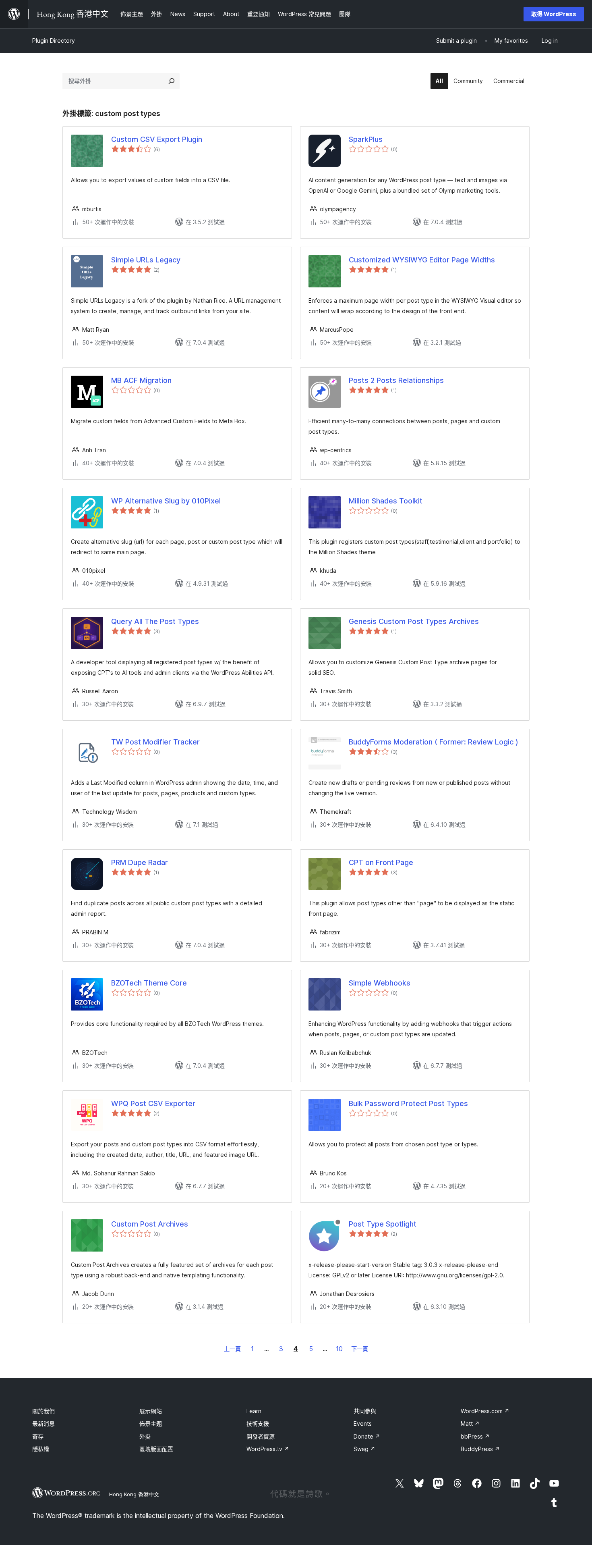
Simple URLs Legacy (145, 260)
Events (363, 1423)
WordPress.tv (267, 1448)
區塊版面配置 (156, 1448)
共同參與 (365, 1411)
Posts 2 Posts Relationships (396, 380)
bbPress (475, 1436)
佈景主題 (150, 1423)
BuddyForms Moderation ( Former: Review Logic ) (433, 742)
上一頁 (232, 1348)
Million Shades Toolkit (385, 501)
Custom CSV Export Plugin (156, 139)
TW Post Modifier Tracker (155, 742)
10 (339, 1349)
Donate (367, 1436)
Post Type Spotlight (382, 1224)
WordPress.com (485, 1411)
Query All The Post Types (155, 621)
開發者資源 (260, 1436)
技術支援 (257, 1423)
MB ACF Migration (141, 380)
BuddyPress (480, 1448)
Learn (253, 1411)
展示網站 (150, 1411)
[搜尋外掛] (172, 81)
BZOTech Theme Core (149, 983)
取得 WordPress (553, 13)
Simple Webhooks (379, 983)
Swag (364, 1448)
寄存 (37, 1436)
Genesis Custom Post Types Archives (414, 621)
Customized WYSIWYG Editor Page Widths (422, 260)
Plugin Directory (53, 40)
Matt (470, 1423)
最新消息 (43, 1423)
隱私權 (40, 1448)
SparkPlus (366, 139)
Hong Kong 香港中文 (134, 1494)
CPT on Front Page (381, 862)
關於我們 (43, 1411)
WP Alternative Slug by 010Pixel (166, 501)
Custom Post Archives (149, 1224)
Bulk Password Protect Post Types (408, 1103)
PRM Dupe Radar (139, 862)
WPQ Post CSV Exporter (153, 1103)
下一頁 (359, 1348)
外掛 (145, 1436)
